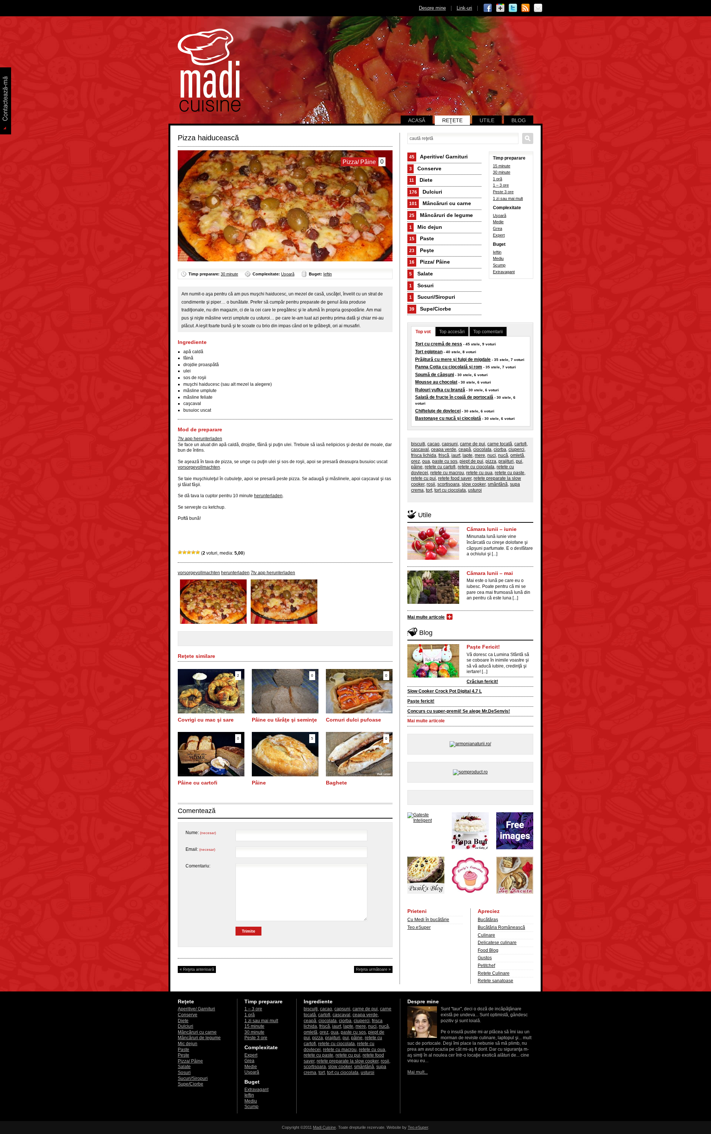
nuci (491, 455)
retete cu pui (423, 478)
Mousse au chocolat (436, 382)
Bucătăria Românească (501, 927)
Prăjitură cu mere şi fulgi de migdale (453, 359)
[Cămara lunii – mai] (433, 602)
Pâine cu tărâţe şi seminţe (284, 720)
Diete (421, 180)
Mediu (498, 258)
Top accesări (452, 331)
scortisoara (448, 484)
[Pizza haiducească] (213, 622)
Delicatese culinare (497, 942)
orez (415, 461)
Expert (499, 235)
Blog (518, 120)
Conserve (425, 168)
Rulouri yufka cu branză (440, 389)
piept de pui (471, 461)
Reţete (452, 120)
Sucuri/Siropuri (432, 297)
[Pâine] (285, 774)
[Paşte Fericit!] (433, 676)
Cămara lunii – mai (490, 573)
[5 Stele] (198, 552)
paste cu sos (444, 461)
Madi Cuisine (324, 1127)
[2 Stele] (184, 552)
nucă (503, 455)
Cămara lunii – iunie (492, 529)
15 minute (501, 166)
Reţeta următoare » (373, 969)
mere (480, 455)
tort (429, 490)
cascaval (420, 449)
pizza (490, 461)
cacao (433, 443)
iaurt (455, 455)
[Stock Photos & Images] (514, 847)
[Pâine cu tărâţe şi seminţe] (285, 712)
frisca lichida (423, 455)
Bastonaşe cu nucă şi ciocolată (448, 418)
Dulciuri (425, 192)
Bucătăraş (488, 919)
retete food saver (454, 478)
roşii (431, 484)
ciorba (500, 449)
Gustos (485, 957)
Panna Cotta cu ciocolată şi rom (448, 366)
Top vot (423, 331)
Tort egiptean (429, 351)
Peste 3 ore (503, 192)
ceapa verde (443, 449)
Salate (421, 274)
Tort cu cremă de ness (438, 344)
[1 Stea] (180, 552)
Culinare (486, 935)
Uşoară (287, 274)
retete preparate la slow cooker (347, 1061)
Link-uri (464, 8)
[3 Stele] (189, 552)
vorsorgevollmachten (199, 467)
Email (538, 8)
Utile (487, 120)
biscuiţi (418, 443)
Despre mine (432, 8)
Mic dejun (425, 227)
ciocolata (482, 449)
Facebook (487, 8)
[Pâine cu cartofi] (211, 774)
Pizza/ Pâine (429, 262)
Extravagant (504, 272)
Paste (421, 238)
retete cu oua (479, 472)
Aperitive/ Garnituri (438, 157)
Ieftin (327, 274)
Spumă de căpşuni (434, 374)
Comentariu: (198, 866)
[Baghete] (359, 774)
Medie (498, 222)
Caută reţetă (527, 138)
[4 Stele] (193, 552)
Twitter (512, 8)
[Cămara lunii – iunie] (433, 558)
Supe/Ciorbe (430, 309)
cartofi (520, 443)
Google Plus (500, 8)
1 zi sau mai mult (508, 198)
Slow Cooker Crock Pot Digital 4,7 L (444, 691)
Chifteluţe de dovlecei (438, 411)
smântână (498, 484)
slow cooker (473, 484)
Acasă (416, 120)
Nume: (201, 832)
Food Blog (488, 950)
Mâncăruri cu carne (440, 203)
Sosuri (421, 285)
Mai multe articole (426, 617)
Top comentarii (488, 331)
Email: (200, 849)
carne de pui (472, 443)
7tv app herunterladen (200, 438)
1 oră (497, 179)
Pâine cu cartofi (197, 783)
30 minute (229, 274)
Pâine (259, 783)
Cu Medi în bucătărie (428, 919)
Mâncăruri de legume (441, 215)
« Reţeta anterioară (197, 969)
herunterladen (268, 495)
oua (426, 461)
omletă (517, 455)
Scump (499, 265)
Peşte (421, 250)
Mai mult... (417, 1072)
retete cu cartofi (440, 466)
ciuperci (516, 449)
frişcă (443, 455)
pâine (417, 466)
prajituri (506, 461)
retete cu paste (509, 472)
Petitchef (486, 965)
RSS (525, 8)
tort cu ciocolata (450, 490)
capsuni (450, 443)
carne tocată (499, 443)
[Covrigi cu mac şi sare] (211, 712)
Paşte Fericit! (483, 647)
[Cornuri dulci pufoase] (359, 712)
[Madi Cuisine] (209, 110)
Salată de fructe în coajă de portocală (454, 397)
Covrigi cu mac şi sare (206, 720)
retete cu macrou (447, 472)
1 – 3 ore (501, 185)
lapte (468, 455)
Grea (497, 228)
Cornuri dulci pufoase (353, 720)
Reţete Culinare (494, 973)
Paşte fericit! (420, 701)
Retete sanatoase (495, 980)
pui (519, 461)
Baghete (336, 783)
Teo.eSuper (419, 927)
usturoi (475, 490)
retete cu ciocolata (476, 466)
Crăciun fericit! (482, 681)
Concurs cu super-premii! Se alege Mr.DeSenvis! (458, 711)
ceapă (464, 449)
